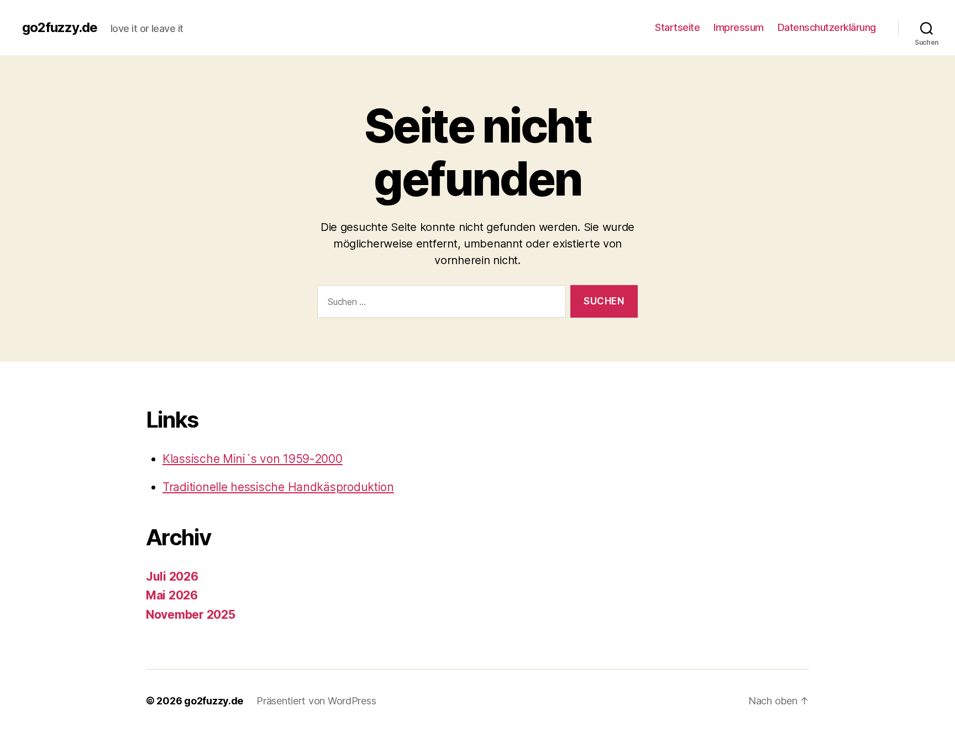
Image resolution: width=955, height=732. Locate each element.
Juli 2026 (172, 576)
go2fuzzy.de (59, 27)
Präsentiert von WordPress (316, 701)
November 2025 (190, 615)
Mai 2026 (172, 595)
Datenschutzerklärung (827, 27)
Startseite (677, 27)
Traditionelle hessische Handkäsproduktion (278, 487)
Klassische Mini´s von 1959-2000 (252, 459)
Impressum (738, 27)
